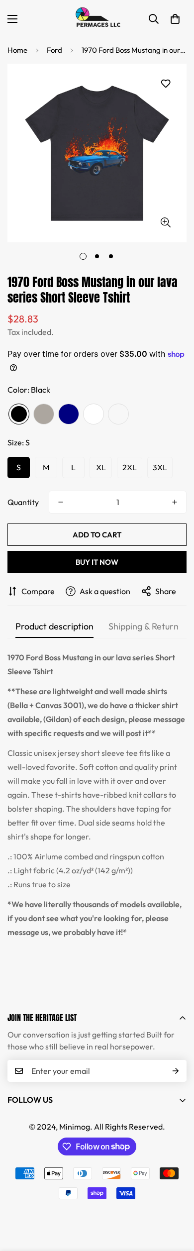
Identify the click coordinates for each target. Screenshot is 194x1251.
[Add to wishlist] (165, 84)
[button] (175, 18)
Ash (118, 414)
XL (101, 467)
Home (17, 50)
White (93, 414)
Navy (69, 414)
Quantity (23, 502)
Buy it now (97, 562)
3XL (160, 467)
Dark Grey (44, 414)
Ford (54, 50)
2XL (129, 467)
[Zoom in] (165, 222)
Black (19, 414)
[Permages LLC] (97, 18)
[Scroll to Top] (176, 1198)
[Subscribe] (176, 1071)
